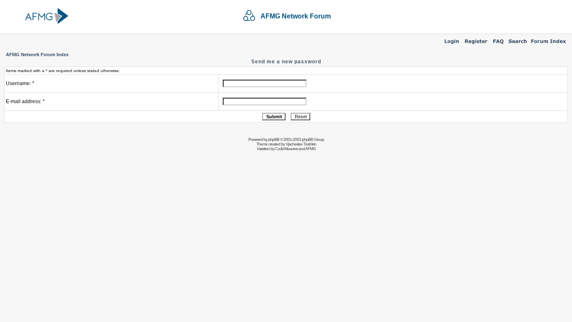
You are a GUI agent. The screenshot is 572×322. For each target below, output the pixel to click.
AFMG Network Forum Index (37, 54)
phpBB (273, 139)
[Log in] (451, 44)
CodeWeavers (286, 148)
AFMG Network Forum (295, 16)
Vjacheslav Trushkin (301, 144)
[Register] (476, 44)
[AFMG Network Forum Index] (548, 44)
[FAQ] (498, 44)
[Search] (517, 44)
